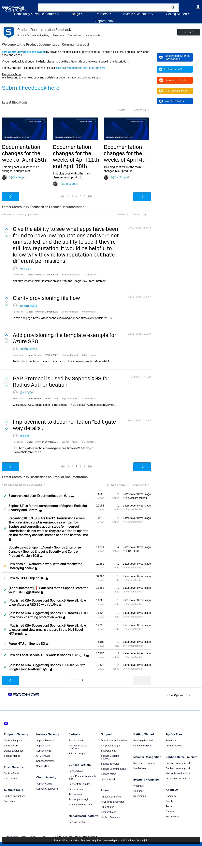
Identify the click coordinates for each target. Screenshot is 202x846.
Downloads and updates (114, 740)
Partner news (76, 789)
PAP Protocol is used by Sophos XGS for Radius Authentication (61, 381)
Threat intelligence (111, 796)
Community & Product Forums (35, 14)
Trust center (107, 807)
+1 (84, 655)
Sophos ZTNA (43, 745)
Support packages (111, 745)
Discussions (74, 35)
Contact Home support (178, 768)
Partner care (75, 794)
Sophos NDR (43, 766)
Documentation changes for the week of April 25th (24, 153)
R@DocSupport (18, 177)
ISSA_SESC (132, 551)
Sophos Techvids (110, 763)
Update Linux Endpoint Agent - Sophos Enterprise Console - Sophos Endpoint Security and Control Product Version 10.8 (44, 551)
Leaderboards (92, 35)
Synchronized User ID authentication (35, 496)
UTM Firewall (43, 756)
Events (169, 801)
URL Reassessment (176, 91)
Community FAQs (142, 745)
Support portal (108, 750)
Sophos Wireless (45, 761)
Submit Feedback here (30, 87)
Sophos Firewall (45, 740)
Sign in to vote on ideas (6, 229)
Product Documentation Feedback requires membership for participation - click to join (101, 840)
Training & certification (81, 804)
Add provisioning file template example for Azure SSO (64, 338)
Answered (5, 495)
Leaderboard (140, 768)
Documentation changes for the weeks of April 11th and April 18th (76, 157)
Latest (137, 494)
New (191, 32)
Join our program (78, 753)
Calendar (138, 791)
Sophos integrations (14, 796)
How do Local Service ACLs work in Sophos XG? (43, 655)
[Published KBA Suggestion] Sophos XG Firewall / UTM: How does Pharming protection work (48, 615)
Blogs (76, 14)
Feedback (58, 35)
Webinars (138, 785)
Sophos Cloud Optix (47, 788)
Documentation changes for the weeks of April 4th (126, 153)
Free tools (9, 801)
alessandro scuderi (136, 498)
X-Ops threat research (112, 801)
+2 (68, 495)
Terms (23, 837)
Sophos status (108, 774)
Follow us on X (173, 69)
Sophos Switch (44, 750)
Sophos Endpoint (13, 740)
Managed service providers (78, 747)
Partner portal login (79, 799)
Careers (170, 811)
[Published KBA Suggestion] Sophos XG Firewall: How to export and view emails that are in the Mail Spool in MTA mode (47, 629)
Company (171, 796)
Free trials (171, 740)
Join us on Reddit (176, 80)
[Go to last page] (90, 196)
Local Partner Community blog (82, 777)
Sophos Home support (178, 763)
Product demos (174, 745)
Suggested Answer (5, 566)
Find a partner (76, 740)
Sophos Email (11, 773)
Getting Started (176, 14)
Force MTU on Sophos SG (26, 644)
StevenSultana (28, 305)
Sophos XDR (11, 745)
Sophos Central (44, 783)
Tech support (108, 779)
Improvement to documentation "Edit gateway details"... (65, 425)
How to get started (143, 740)
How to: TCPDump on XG (26, 578)
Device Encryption (13, 750)
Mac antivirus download (178, 773)
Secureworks (173, 816)
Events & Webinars (136, 14)
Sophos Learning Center (114, 769)
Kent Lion (25, 268)
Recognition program (144, 763)
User (198, 7)
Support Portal (104, 21)
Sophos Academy (110, 817)
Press (169, 806)
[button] (173, 7)
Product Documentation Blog (33, 35)
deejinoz (25, 436)
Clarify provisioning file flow (46, 298)
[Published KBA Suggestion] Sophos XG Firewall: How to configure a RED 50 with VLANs (47, 602)
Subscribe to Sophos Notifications (177, 57)
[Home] (19, 9)
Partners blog (76, 771)
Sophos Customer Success (110, 757)
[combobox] (102, 7)
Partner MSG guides (79, 784)
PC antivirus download (178, 778)
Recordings (139, 796)
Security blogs (108, 812)
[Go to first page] (63, 196)
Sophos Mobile (12, 756)
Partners (102, 14)
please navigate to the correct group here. (81, 68)
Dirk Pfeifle (26, 392)
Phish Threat (11, 778)
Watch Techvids (174, 101)
